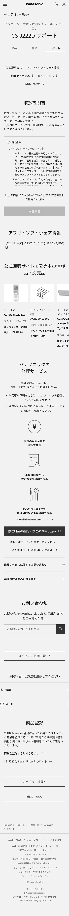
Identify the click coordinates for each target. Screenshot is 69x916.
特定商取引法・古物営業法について (34, 871)
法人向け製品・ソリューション (24, 839)
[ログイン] (64, 4)
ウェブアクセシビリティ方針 (25, 858)
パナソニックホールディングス (35, 876)
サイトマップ (45, 850)
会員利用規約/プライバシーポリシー (34, 863)
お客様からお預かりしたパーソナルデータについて (34, 867)
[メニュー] (5, 4)
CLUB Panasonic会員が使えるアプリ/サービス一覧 (35, 845)
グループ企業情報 (52, 839)
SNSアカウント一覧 (27, 850)
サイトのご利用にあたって (35, 854)
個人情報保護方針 (49, 858)
